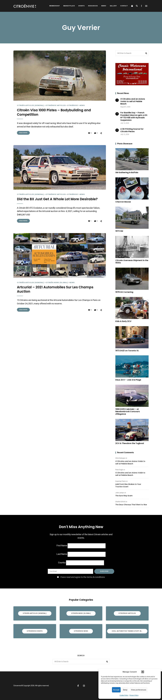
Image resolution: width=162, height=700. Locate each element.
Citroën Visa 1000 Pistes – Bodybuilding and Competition (54, 112)
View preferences (138, 690)
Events (81, 6)
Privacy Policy (134, 695)
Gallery (113, 6)
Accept (116, 690)
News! (103, 6)
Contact (124, 6)
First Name (62, 545)
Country (62, 562)
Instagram (84, 685)
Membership (54, 6)
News (82, 105)
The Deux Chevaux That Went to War (131, 504)
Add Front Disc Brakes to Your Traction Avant (128, 485)
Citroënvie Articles (56, 105)
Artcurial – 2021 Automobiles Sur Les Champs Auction (55, 289)
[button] (142, 672)
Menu (146, 6)
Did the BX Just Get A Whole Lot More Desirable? (57, 199)
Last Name (62, 554)
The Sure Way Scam (123, 495)
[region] (132, 74)
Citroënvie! (72, 105)
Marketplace (69, 6)
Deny (125, 690)
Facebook (78, 685)
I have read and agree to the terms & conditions (82, 577)
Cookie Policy (124, 695)
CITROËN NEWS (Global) (57, 282)
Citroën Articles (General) (30, 105)
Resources (93, 6)
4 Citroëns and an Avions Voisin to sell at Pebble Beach (130, 462)
